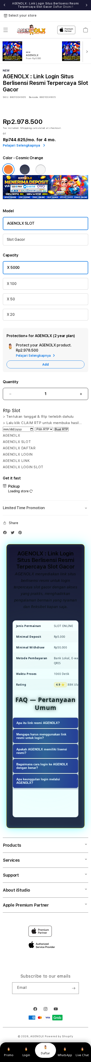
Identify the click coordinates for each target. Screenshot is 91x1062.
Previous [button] (4, 5)
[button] (5, 30)
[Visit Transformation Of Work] (45, 198)
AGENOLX (37, 1036)
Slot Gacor (16, 239)
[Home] (32, 30)
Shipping (26, 127)
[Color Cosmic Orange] (8, 169)
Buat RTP (61, 429)
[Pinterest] (21, 533)
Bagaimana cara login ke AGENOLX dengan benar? (42, 766)
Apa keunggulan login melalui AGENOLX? (38, 781)
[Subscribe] (73, 988)
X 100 (11, 283)
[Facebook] (6, 533)
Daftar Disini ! (63, 6)
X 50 (11, 299)
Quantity (10, 382)
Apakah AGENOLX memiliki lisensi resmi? (41, 751)
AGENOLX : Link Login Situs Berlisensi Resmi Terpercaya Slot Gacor (45, 5)
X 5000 (13, 267)
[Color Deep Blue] (25, 169)
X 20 (11, 314)
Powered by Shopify (59, 1036)
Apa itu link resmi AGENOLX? (38, 723)
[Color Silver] (40, 169)
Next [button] (86, 5)
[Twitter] (13, 533)
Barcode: (33, 97)
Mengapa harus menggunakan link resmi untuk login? (41, 736)
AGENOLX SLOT (21, 223)
